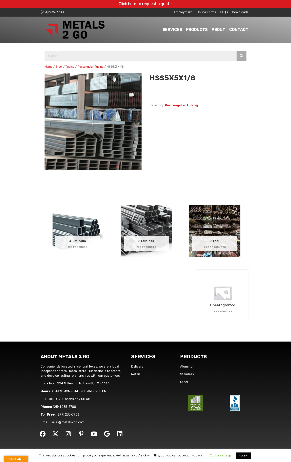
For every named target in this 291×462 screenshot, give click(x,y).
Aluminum (187, 366)
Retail (135, 374)
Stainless (187, 374)
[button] (42, 434)
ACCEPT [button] (244, 455)
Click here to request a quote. (145, 3)
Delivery (137, 366)
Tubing (69, 66)
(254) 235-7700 (52, 12)
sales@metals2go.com (68, 422)
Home (48, 66)
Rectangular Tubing (90, 66)
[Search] (241, 56)
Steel (58, 66)
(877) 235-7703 (67, 414)
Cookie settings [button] (220, 455)
